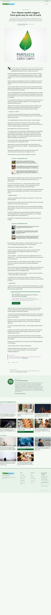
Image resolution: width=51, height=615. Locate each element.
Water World (22, 478)
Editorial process (31, 24)
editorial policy (19, 391)
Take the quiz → (16, 303)
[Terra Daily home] (8, 4)
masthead (25, 371)
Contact (32, 482)
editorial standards (19, 371)
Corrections (33, 480)
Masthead (32, 476)
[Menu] (47, 4)
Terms (44, 490)
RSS (47, 486)
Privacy (40, 490)
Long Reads (22, 480)
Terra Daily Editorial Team (23, 24)
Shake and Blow (23, 476)
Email (17, 362)
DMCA (48, 490)
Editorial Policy (33, 478)
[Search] (45, 4)
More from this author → (20, 393)
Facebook (13, 362)
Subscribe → (45, 483)
